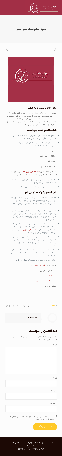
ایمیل (54, 390)
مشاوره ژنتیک (51, 275)
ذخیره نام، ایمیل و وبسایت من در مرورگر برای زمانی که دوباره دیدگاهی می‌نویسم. (33, 418)
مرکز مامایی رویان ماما (29, 229)
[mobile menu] (5, 4)
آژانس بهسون (23, 448)
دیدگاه (53, 344)
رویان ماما (12, 442)
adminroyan (33, 317)
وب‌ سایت (53, 403)
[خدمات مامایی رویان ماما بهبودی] (42, 4)
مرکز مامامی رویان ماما (31, 171)
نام (55, 378)
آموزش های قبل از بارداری (46, 280)
